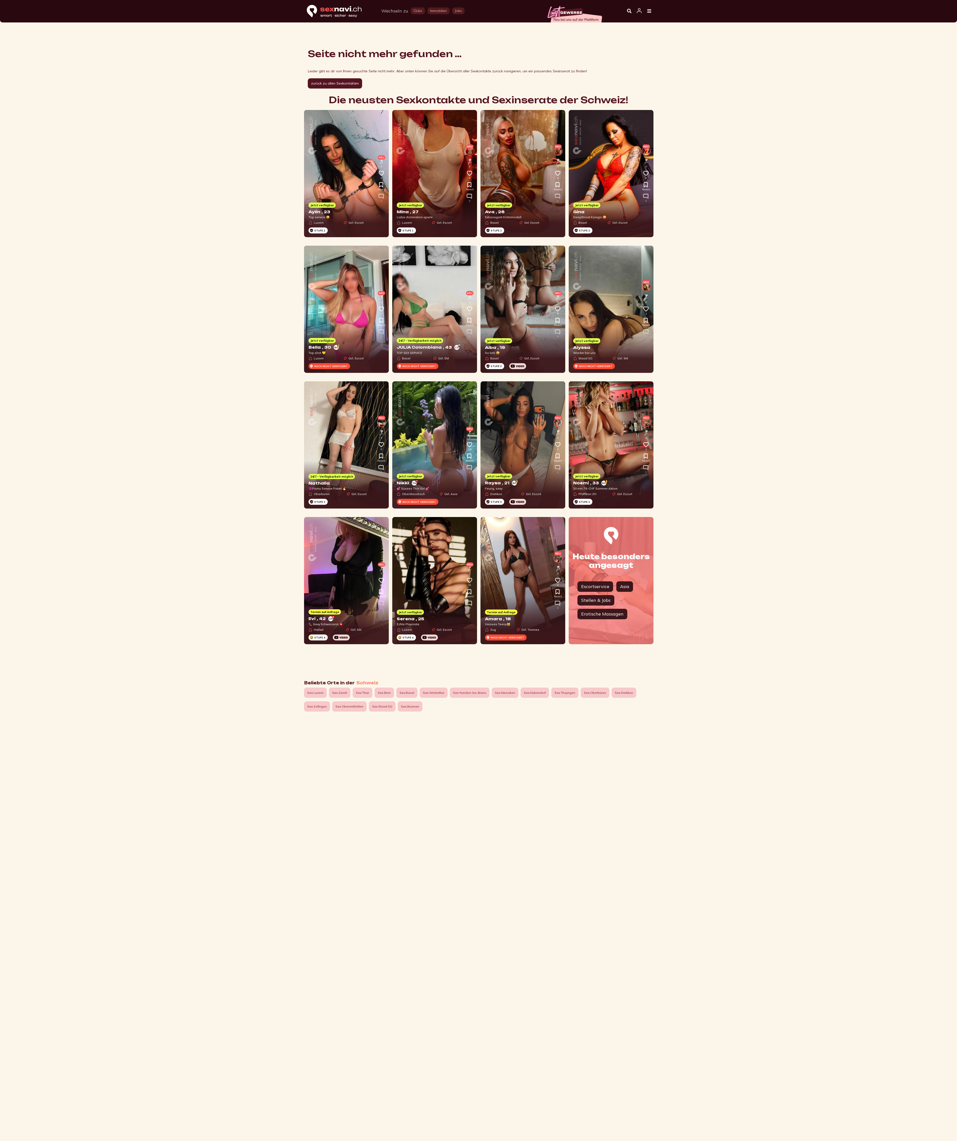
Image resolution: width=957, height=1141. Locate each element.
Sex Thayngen (565, 693)
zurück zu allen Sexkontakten (335, 83)
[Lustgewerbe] (574, 12)
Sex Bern (384, 693)
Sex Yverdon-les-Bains (469, 693)
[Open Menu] (649, 11)
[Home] (339, 11)
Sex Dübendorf (535, 693)
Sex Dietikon (624, 693)
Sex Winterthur (433, 693)
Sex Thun (362, 693)
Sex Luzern (315, 693)
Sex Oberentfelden (349, 706)
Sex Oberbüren (595, 693)
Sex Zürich (339, 693)
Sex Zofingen (317, 706)
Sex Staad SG (382, 706)
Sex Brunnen (410, 706)
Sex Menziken (505, 693)
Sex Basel (406, 693)
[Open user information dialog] (639, 11)
